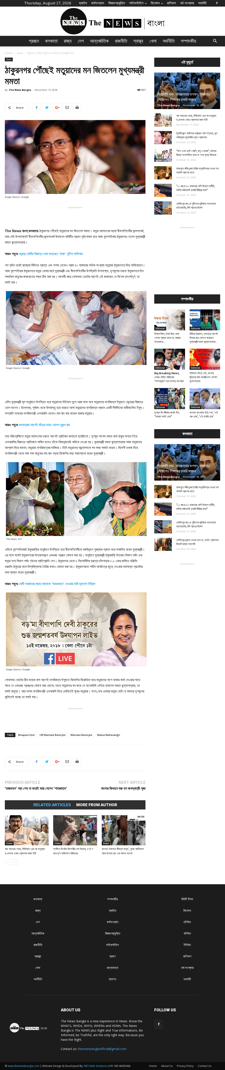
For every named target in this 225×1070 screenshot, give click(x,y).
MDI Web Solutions (95, 1066)
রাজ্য (68, 41)
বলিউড (187, 933)
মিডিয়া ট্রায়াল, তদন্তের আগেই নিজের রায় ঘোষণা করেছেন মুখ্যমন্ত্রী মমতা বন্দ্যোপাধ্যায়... (204, 337)
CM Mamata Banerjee (53, 734)
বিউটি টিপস (187, 899)
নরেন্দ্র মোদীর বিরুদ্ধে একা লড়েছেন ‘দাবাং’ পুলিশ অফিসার (51, 254)
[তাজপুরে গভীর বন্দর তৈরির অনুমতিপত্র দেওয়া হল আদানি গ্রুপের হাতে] (163, 172)
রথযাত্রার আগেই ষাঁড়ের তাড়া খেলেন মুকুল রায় (44, 425)
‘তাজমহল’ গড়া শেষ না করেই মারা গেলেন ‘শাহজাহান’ (36, 788)
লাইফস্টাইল (136, 2)
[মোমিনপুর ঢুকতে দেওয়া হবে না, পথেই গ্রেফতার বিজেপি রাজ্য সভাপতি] (163, 544)
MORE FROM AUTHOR (96, 805)
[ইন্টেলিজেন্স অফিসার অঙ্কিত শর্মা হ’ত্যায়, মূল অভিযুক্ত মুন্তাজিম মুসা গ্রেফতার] (163, 137)
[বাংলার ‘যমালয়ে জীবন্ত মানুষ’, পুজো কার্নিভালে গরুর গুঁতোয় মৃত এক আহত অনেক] (123, 830)
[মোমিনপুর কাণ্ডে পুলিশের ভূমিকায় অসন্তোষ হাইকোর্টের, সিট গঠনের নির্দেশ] (163, 208)
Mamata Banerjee (81, 734)
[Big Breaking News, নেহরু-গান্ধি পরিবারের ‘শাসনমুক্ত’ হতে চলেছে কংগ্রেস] (169, 359)
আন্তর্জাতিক (99, 41)
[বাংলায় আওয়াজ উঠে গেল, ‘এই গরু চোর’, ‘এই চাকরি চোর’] (205, 398)
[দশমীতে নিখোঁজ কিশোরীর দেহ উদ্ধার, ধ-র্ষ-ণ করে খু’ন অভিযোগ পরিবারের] (75, 830)
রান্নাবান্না (112, 968)
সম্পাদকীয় (188, 41)
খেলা (152, 41)
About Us (167, 1066)
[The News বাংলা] (112, 21)
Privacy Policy (185, 1066)
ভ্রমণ (112, 956)
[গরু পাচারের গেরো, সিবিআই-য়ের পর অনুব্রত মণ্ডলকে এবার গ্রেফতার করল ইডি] (27, 830)
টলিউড (187, 945)
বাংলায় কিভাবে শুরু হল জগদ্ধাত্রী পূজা (123, 788)
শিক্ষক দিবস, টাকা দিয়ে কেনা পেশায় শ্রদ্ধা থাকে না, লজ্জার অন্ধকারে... (167, 337)
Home (9, 53)
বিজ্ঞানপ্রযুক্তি (116, 2)
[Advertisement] (75, 217)
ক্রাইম (83, 2)
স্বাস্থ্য (138, 41)
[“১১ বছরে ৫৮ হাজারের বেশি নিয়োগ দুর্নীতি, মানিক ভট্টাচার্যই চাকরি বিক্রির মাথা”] (163, 190)
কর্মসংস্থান (97, 2)
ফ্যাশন (112, 979)
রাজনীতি (121, 41)
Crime (9, 843)
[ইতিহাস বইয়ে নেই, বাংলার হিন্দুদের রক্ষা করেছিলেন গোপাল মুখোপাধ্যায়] (205, 359)
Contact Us (204, 1066)
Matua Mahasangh (108, 734)
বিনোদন (155, 2)
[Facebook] (217, 3)
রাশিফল (171, 2)
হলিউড (187, 922)
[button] (215, 41)
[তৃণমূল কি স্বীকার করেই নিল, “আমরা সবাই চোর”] (169, 398)
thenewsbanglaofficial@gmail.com (102, 1049)
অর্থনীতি (169, 41)
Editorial (160, 328)
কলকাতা (51, 41)
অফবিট (202, 2)
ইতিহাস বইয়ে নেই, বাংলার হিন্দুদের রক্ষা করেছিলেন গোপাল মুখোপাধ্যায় (203, 377)
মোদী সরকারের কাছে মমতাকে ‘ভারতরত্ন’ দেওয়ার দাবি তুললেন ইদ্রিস (57, 584)
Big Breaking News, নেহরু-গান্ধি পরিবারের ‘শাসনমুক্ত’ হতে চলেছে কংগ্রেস (169, 377)
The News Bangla (20, 89)
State (20, 53)
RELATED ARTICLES (52, 805)
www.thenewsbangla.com (23, 1066)
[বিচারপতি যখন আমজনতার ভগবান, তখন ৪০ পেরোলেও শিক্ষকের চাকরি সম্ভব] (187, 91)
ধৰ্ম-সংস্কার (187, 2)
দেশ (81, 41)
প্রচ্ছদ (34, 41)
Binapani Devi (26, 734)
